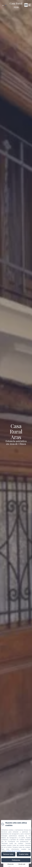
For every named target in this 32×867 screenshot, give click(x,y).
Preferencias (16, 860)
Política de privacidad (13, 851)
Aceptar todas (23, 854)
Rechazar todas (8, 854)
